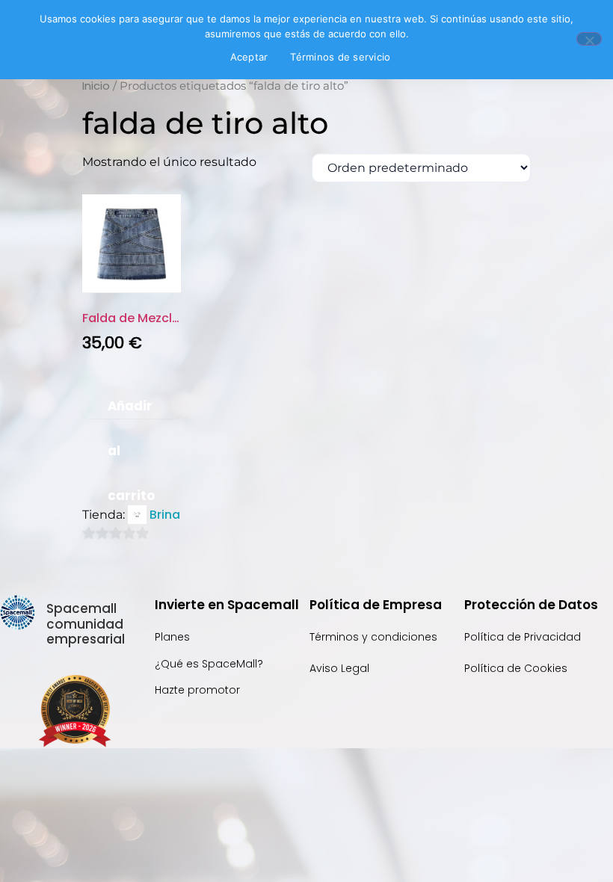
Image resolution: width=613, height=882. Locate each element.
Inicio (96, 85)
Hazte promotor (197, 689)
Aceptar (249, 57)
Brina (165, 514)
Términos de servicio (340, 57)
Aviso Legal (339, 668)
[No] (589, 39)
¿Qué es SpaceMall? (209, 663)
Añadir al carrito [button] (131, 407)
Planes (172, 636)
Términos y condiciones (373, 636)
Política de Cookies (515, 668)
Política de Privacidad (524, 636)
